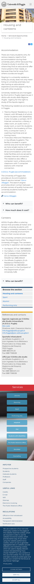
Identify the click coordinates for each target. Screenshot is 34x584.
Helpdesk (17, 422)
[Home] (16, 4)
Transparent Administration (13, 521)
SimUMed (17, 449)
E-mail (5, 495)
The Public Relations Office (17, 442)
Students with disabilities (17, 436)
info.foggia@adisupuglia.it (13, 331)
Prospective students (10, 468)
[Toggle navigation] (30, 4)
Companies (7, 482)
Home (3, 36)
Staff (4, 479)
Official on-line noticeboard (12, 515)
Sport (5, 297)
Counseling (17, 456)
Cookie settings (16, 569)
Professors (6, 477)
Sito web (6, 326)
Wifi (4, 497)
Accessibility (7, 518)
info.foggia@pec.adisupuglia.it (15, 333)
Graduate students (9, 474)
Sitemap (6, 500)
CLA (17, 429)
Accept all (16, 580)
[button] (17, 204)
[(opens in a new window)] (29, 44)
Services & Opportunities (18, 36)
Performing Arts (10, 305)
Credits (5, 492)
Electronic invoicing (10, 503)
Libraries (17, 395)
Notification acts (9, 524)
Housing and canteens (13, 293)
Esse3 (17, 409)
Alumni (6, 301)
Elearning (17, 402)
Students (6, 471)
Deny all (16, 574)
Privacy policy (7, 563)
